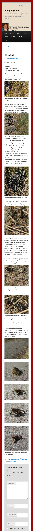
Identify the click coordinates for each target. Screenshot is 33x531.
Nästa (26, 46)
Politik (6, 37)
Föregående (8, 46)
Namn (10, 505)
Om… (6, 40)
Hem (6, 33)
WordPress (21, 37)
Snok (21, 459)
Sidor (25, 33)
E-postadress (12, 514)
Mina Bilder (13, 37)
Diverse (12, 33)
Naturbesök (24, 458)
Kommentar (11, 483)
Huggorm (13, 459)
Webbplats (10, 524)
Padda (18, 459)
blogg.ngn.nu (11, 10)
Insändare (19, 33)
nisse (25, 459)
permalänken (12, 461)
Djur (19, 458)
